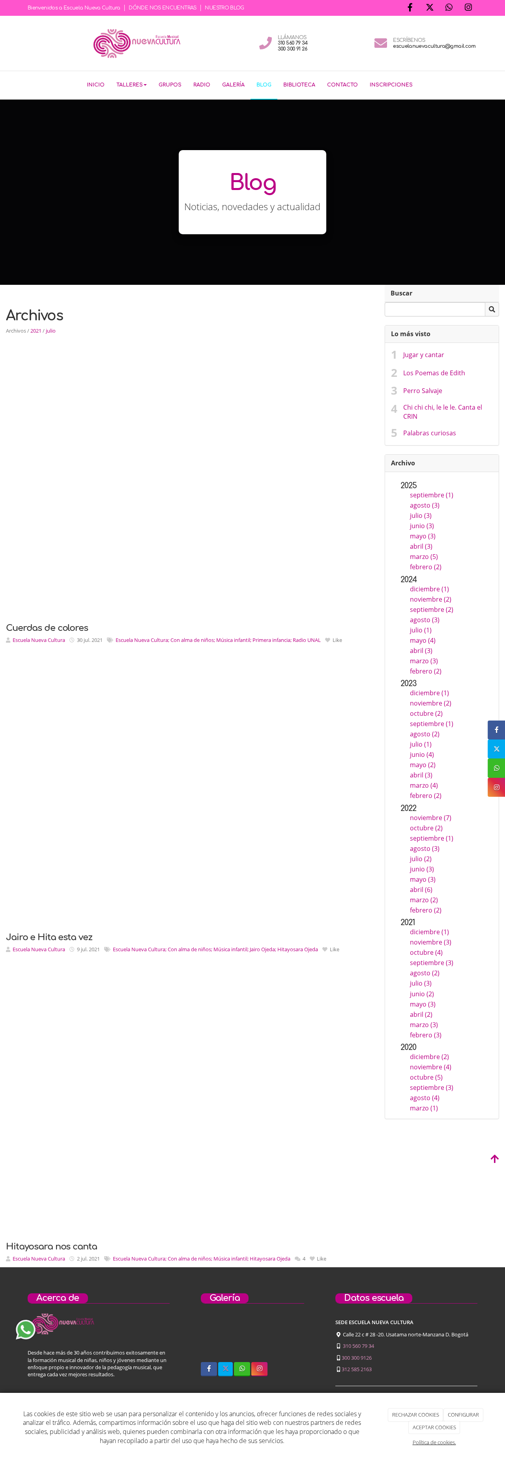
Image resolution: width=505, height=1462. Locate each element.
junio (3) (422, 525)
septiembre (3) (431, 962)
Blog (263, 85)
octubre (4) (426, 952)
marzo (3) (424, 661)
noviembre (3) (430, 942)
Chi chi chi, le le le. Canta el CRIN (442, 412)
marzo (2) (424, 900)
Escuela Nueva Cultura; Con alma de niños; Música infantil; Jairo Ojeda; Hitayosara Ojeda (215, 949)
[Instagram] (468, 8)
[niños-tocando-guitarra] (252, 1338)
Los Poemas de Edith (434, 373)
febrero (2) (425, 567)
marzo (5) (424, 556)
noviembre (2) (430, 599)
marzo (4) (424, 785)
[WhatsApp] (449, 8)
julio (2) (421, 858)
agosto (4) (425, 1097)
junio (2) (422, 994)
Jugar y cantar (423, 354)
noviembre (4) (430, 1067)
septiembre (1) (431, 495)
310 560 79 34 (358, 1345)
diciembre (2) (429, 1056)
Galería (233, 85)
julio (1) (421, 630)
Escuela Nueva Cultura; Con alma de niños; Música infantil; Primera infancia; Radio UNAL (218, 640)
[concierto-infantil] (291, 1338)
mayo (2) (423, 764)
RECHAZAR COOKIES (415, 1414)
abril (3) (421, 546)
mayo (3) (423, 536)
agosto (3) (425, 505)
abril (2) (421, 1014)
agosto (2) (425, 734)
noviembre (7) (430, 817)
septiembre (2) (431, 609)
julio (51, 330)
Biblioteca (299, 85)
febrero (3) (425, 1035)
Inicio (96, 85)
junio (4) (422, 754)
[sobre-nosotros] (214, 1338)
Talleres (129, 85)
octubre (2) (426, 713)
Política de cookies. (434, 1442)
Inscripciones (391, 85)
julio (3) (421, 515)
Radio (201, 85)
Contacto (342, 85)
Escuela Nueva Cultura (39, 640)
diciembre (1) (429, 589)
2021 (35, 330)
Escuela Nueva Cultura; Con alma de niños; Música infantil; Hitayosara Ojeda (201, 1258)
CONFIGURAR (463, 1414)
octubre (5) (426, 1077)
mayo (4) (423, 640)
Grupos (170, 85)
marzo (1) (424, 1108)
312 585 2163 (357, 1369)
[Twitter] (429, 8)
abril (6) (421, 889)
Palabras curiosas (429, 433)
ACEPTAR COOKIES (434, 1427)
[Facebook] (410, 8)
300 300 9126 (357, 1357)
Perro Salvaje (422, 390)
